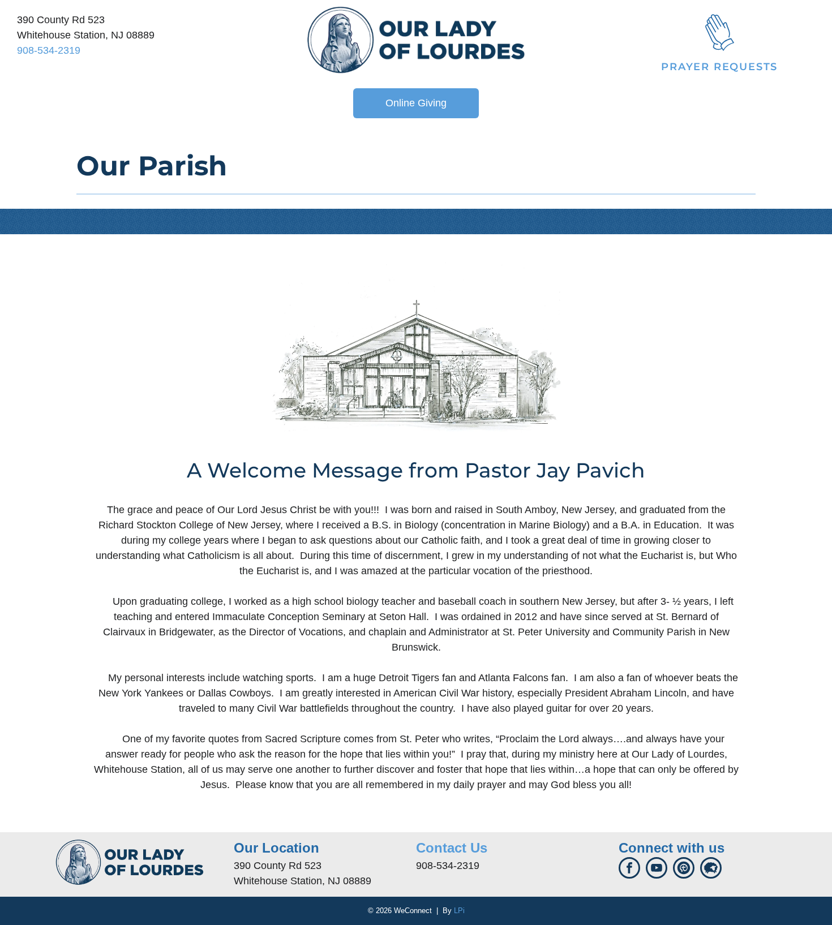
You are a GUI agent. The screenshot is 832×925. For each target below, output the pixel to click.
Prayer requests (719, 67)
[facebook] (629, 869)
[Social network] (683, 869)
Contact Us (451, 847)
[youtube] (656, 869)
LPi (459, 910)
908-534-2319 (48, 50)
